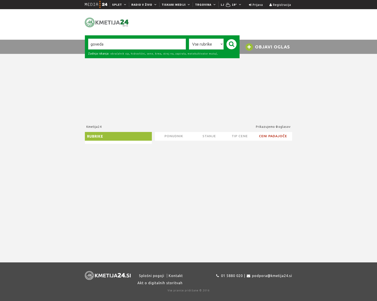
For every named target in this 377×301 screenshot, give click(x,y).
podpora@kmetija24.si (272, 276)
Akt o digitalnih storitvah (160, 283)
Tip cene (240, 136)
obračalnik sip (119, 53)
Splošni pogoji (151, 276)
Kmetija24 (94, 126)
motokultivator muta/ (202, 53)
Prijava (257, 5)
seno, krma (154, 53)
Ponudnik (174, 136)
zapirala (180, 53)
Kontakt (176, 276)
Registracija (281, 5)
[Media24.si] (97, 4)
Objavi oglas (272, 46)
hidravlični (138, 53)
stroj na (168, 53)
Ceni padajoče (273, 136)
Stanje (209, 136)
